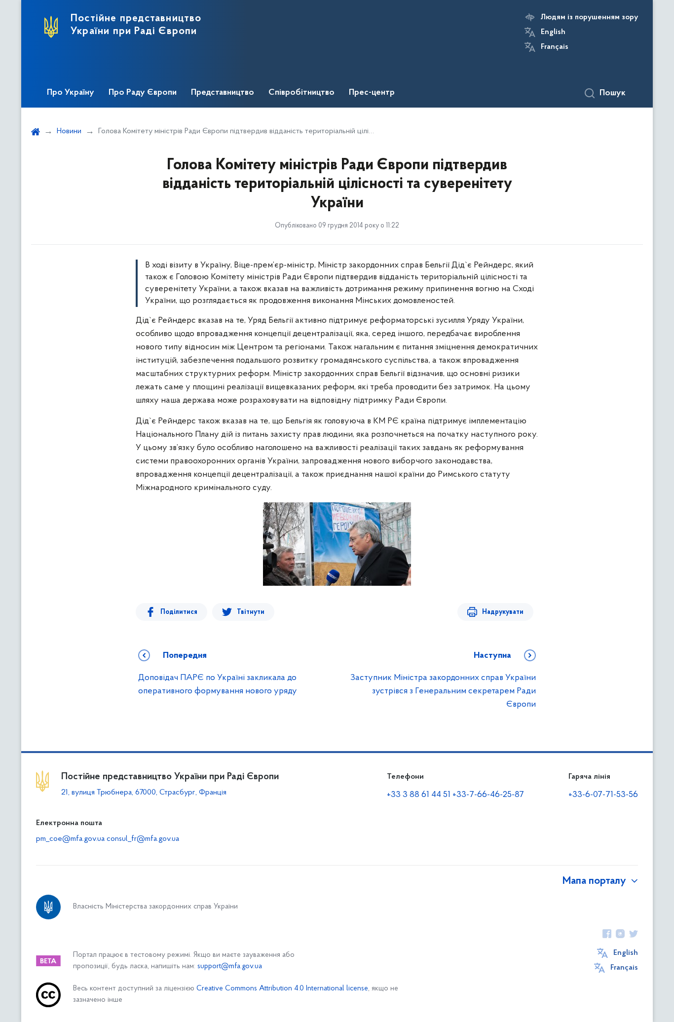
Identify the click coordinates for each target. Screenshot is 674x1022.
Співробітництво (301, 92)
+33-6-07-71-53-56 (603, 795)
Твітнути (250, 612)
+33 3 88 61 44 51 (418, 795)
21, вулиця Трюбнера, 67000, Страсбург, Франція (143, 792)
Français (554, 47)
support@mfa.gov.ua (229, 966)
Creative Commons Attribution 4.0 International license (282, 988)
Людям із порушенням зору (589, 17)
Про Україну (70, 92)
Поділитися (178, 612)
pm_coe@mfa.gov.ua (70, 839)
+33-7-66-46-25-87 (488, 795)
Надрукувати (503, 612)
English (553, 32)
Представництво (222, 92)
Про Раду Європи (143, 92)
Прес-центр (372, 92)
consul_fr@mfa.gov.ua (143, 839)
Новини (69, 131)
